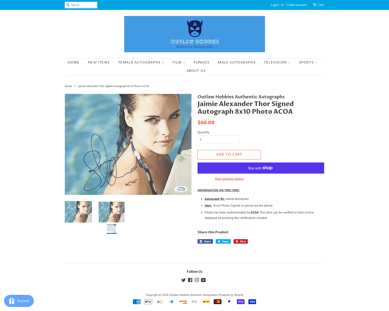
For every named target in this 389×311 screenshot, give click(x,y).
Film (178, 62)
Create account (296, 5)
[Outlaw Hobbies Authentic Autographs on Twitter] (183, 281)
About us (196, 71)
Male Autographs (237, 62)
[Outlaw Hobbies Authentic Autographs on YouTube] (203, 281)
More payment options (229, 179)
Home (74, 62)
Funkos (202, 62)
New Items (99, 62)
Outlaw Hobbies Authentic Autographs (193, 295)
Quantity (203, 132)
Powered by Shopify (231, 295)
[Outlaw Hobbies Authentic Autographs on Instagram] (196, 281)
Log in (275, 5)
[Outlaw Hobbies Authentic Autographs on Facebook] (190, 281)
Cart (321, 5)
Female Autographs (140, 62)
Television (276, 62)
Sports (307, 62)
